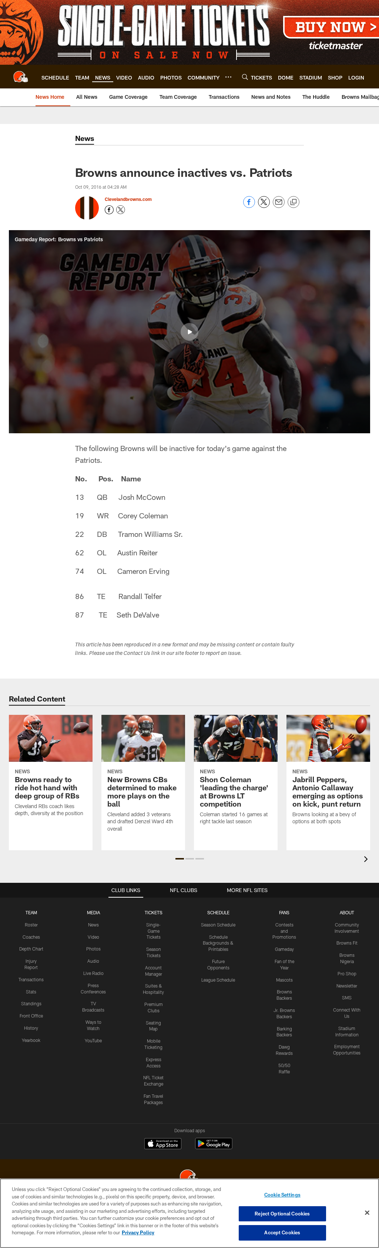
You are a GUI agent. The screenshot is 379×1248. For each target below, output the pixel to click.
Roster (31, 924)
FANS (284, 912)
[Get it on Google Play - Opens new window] (214, 1147)
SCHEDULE (218, 912)
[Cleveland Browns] (189, 1178)
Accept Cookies (282, 1232)
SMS (347, 997)
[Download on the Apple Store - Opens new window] (163, 1144)
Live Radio (93, 973)
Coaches (31, 936)
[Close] (367, 1213)
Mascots (284, 979)
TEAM (31, 912)
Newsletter (346, 985)
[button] (189, 332)
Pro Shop (347, 973)
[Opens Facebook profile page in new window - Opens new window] (109, 209)
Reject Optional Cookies (282, 1214)
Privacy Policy (138, 1232)
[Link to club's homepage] (21, 76)
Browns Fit (347, 942)
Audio (93, 960)
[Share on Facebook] (249, 206)
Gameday (284, 949)
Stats (31, 991)
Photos (93, 948)
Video (93, 936)
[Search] (245, 77)
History (31, 1027)
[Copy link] (293, 202)
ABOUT (347, 912)
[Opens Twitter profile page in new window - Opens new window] (120, 209)
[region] (189, 1213)
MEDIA (93, 912)
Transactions (31, 979)
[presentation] (367, 860)
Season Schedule (218, 924)
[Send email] (279, 206)
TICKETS (153, 912)
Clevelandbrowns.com (128, 199)
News (93, 924)
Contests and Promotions (284, 931)
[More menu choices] (228, 77)
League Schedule (218, 979)
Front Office (31, 1015)
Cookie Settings (282, 1195)
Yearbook (31, 1040)
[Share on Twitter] (264, 206)
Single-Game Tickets (153, 931)
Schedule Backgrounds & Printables (218, 943)
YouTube (93, 1040)
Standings (31, 1003)
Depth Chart (31, 948)
